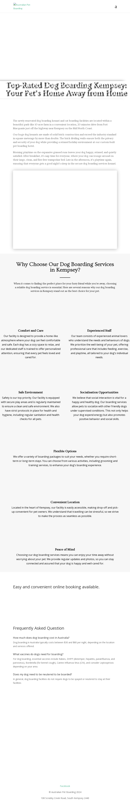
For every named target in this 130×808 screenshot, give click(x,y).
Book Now (24, 598)
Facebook (65, 786)
